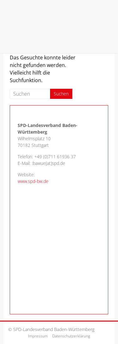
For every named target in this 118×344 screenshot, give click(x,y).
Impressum (38, 336)
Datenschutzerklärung (71, 336)
